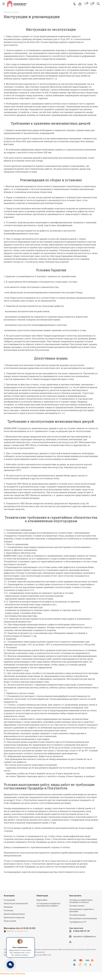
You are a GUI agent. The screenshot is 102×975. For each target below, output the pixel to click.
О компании (9, 900)
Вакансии (8, 907)
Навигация (42, 895)
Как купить (75, 895)
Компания (9, 895)
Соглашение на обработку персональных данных (48, 904)
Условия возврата (77, 915)
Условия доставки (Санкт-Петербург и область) (81, 901)
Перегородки (10, 921)
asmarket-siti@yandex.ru (84, 936)
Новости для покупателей (16, 903)
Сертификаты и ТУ (77, 922)
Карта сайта (41, 900)
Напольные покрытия (14, 917)
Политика (8, 910)
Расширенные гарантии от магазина (81, 910)
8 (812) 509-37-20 (81, 931)
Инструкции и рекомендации (83, 918)
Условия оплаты (76, 906)
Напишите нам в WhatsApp (12, 973)
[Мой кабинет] (80, 4)
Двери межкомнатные (14, 914)
